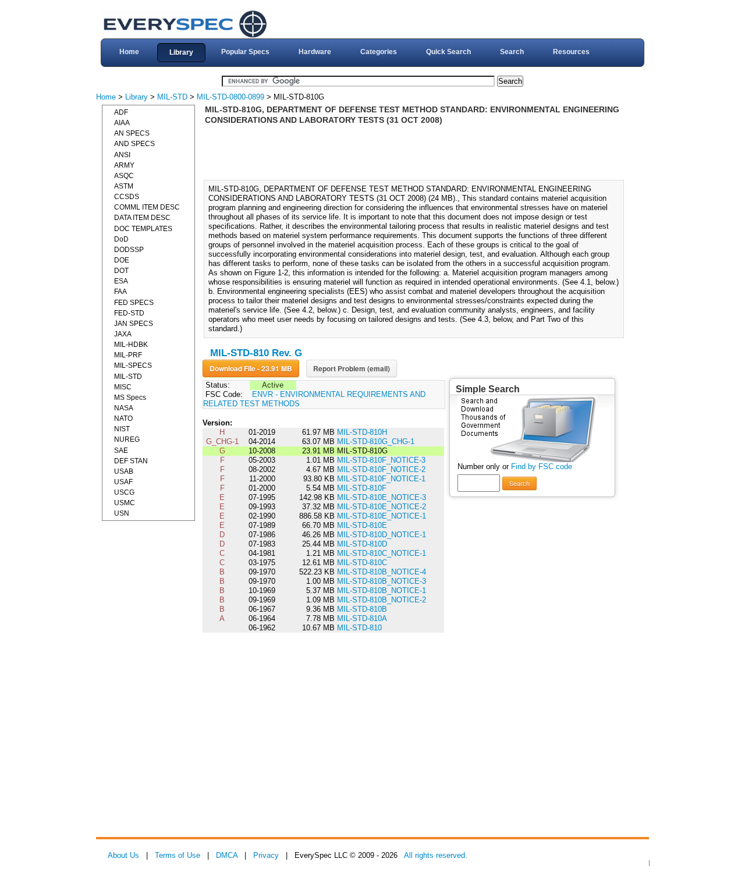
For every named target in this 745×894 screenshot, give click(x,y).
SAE (121, 450)
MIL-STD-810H (362, 432)
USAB (123, 471)
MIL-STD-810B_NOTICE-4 (381, 571)
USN (121, 513)
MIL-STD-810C (362, 562)
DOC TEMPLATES (143, 229)
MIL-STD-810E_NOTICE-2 (381, 506)
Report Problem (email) (351, 368)
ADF (121, 112)
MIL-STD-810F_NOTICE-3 (381, 460)
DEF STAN (131, 461)
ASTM (123, 186)
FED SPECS (134, 303)
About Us (123, 855)
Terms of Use (177, 855)
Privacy (266, 855)
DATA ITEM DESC (142, 218)
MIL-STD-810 (359, 627)
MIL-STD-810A (362, 618)
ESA (121, 281)
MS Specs (130, 397)
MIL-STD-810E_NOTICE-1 (381, 516)
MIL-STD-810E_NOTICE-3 (381, 497)
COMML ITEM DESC (147, 207)
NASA (123, 408)
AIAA (122, 123)
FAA (120, 292)
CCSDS (126, 197)
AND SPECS (134, 144)
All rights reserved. (435, 855)
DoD (121, 239)
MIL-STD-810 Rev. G (256, 353)
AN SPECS (132, 133)
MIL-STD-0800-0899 (230, 97)
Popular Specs (245, 52)
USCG (124, 492)
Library (181, 52)
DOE (121, 260)
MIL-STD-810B (362, 609)
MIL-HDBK (131, 344)
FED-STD (129, 313)
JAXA (123, 334)
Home (129, 52)
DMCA (226, 855)
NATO (123, 418)
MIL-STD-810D (362, 544)
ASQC (124, 176)
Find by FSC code (541, 466)
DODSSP (129, 250)
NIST (122, 429)
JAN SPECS (133, 324)
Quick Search (448, 52)
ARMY (124, 165)
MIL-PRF (128, 355)
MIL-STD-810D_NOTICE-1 (381, 534)
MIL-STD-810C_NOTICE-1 (381, 553)
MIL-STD (172, 97)
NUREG (127, 439)
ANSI (122, 155)
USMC (124, 503)
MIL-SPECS (133, 365)
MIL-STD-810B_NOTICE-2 (381, 599)
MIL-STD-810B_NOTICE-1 (381, 590)
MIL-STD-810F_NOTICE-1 (381, 478)
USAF (123, 482)
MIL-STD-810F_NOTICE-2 (381, 469)
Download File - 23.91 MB (251, 368)
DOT (121, 271)
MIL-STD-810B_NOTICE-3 (381, 581)
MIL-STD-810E (362, 525)
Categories (378, 52)
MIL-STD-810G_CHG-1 (375, 441)
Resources (571, 52)
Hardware (315, 52)
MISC (123, 387)
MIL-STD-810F (361, 488)
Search (512, 52)
